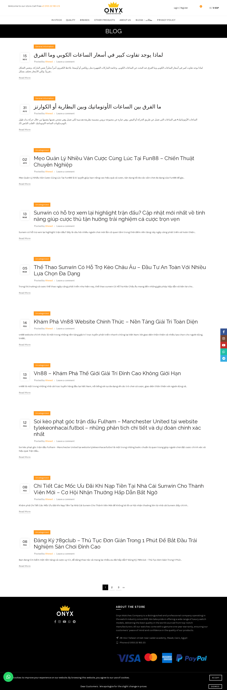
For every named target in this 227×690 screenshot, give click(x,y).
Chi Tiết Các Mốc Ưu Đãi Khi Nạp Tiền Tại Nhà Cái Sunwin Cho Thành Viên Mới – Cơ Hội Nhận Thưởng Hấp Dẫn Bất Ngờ (119, 489)
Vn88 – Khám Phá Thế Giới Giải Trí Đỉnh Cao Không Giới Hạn (107, 373)
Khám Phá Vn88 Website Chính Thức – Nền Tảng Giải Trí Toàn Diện (116, 322)
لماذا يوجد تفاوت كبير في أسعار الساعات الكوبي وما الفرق (98, 55)
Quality (70, 20)
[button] (8, 677)
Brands (84, 20)
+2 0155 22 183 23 (51, 6)
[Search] (192, 7)
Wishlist (200, 6)
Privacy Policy (166, 20)
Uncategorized (42, 150)
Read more (25, 77)
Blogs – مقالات (144, 20)
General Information (44, 46)
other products (104, 20)
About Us (125, 20)
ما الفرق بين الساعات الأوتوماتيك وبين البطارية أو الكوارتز (97, 106)
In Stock (56, 20)
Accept (215, 678)
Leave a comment (66, 61)
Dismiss (215, 686)
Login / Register (181, 8)
